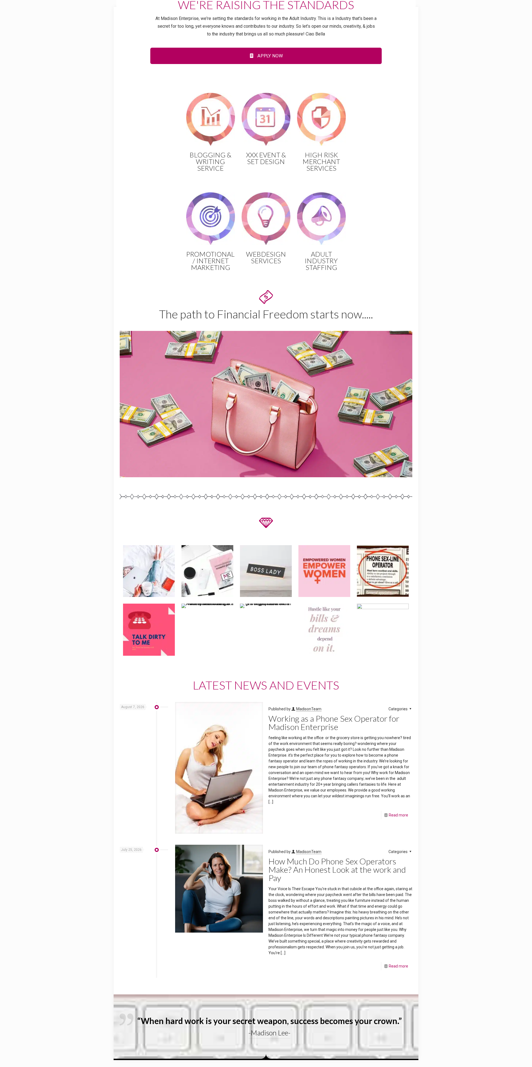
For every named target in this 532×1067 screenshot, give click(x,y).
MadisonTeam (308, 709)
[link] (266, 404)
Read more (398, 815)
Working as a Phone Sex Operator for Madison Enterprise (333, 722)
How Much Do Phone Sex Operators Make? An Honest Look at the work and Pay (337, 869)
